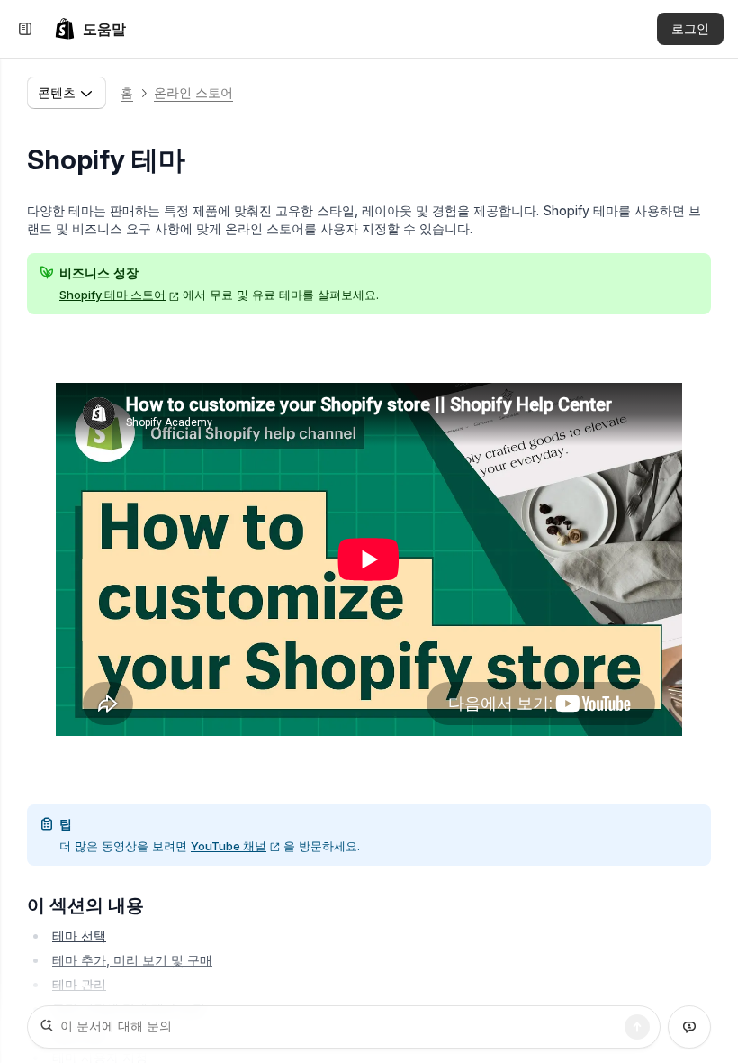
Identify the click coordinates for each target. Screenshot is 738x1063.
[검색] (637, 1027)
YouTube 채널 (228, 846)
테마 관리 (79, 984)
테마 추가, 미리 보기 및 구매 (132, 960)
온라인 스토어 (193, 92)
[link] (90, 29)
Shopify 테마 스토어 (112, 294)
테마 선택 (79, 935)
